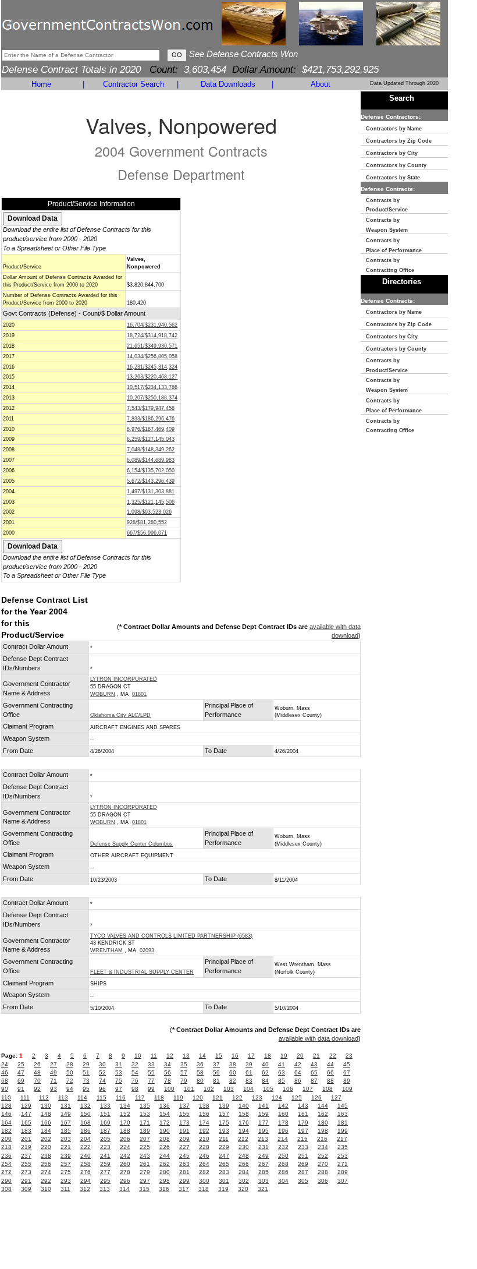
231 (263, 1147)
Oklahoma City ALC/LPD (120, 715)
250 (283, 1156)
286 (283, 1172)
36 (200, 1064)
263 (184, 1164)
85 (281, 1080)
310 (46, 1189)
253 (342, 1156)
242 (125, 1156)
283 (224, 1172)
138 (204, 1105)
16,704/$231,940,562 (152, 325)
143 (303, 1105)
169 (105, 1122)
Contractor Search (133, 84)
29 (86, 1064)
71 (53, 1080)
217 (342, 1139)
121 (217, 1097)
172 (164, 1122)
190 (164, 1130)
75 (118, 1080)
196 (283, 1130)
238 (46, 1156)
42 (297, 1064)
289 (342, 1172)
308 (6, 1189)
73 (86, 1080)
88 (330, 1080)
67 (346, 1072)
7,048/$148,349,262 (151, 450)
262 (164, 1164)
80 (200, 1080)
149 (65, 1114)
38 (232, 1064)
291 (26, 1181)
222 (85, 1147)
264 (204, 1164)
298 (164, 1181)
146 (6, 1114)
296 (125, 1181)
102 (209, 1089)
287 (303, 1172)
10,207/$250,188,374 (152, 398)
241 (105, 1156)
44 (330, 1064)
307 (342, 1181)
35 (183, 1064)
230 (243, 1147)
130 (46, 1105)
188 (125, 1130)
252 (323, 1156)
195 (263, 1130)
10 (137, 1055)
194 (243, 1130)
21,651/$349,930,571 (152, 346)
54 (134, 1072)
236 (6, 1156)
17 (251, 1055)
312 (85, 1189)
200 (6, 1139)
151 (105, 1114)
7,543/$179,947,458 (151, 408)
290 (6, 1181)
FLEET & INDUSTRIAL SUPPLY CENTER (142, 972)
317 (184, 1189)
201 (26, 1139)
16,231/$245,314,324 (152, 367)
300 (204, 1181)
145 (342, 1105)
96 (102, 1089)
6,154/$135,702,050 (151, 470)
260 (125, 1164)
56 (167, 1072)
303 (263, 1181)
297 (145, 1181)
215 (302, 1139)
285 (263, 1172)
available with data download (318, 1038)
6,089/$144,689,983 (151, 460)
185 (65, 1130)
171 (145, 1122)
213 (263, 1139)
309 (26, 1189)
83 (248, 1080)
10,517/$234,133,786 (152, 387)
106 (288, 1089)
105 (268, 1089)
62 (265, 1072)
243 (145, 1156)
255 (26, 1164)
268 (283, 1164)
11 (154, 1055)
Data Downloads (228, 84)
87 (314, 1080)
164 (6, 1122)
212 (243, 1139)
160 (283, 1114)
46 (4, 1072)
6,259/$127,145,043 (151, 439)
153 (145, 1114)
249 (263, 1156)
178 (283, 1122)
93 (53, 1089)
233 (303, 1147)
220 (46, 1147)
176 (243, 1122)
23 (349, 1055)
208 (164, 1139)
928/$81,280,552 (147, 522)
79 (183, 1080)
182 (6, 1130)
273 (26, 1172)
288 (323, 1172)
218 (6, 1147)
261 (145, 1164)
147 (26, 1114)
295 (105, 1181)
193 (224, 1130)
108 (327, 1089)
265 (224, 1164)
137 (184, 1105)
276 (85, 1172)
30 (102, 1064)
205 (105, 1139)
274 (46, 1172)
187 (105, 1130)
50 (69, 1072)
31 (118, 1064)
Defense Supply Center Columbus (131, 844)
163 (342, 1114)
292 (46, 1181)
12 (169, 1055)
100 (169, 1089)
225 (145, 1147)
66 (330, 1072)
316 (164, 1189)
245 (184, 1156)
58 (200, 1072)
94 (69, 1089)
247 (224, 1156)
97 (118, 1089)
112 (44, 1097)
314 (124, 1189)
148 (46, 1114)
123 (257, 1097)
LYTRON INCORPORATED (123, 679)
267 (263, 1164)
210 (204, 1139)
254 (6, 1164)
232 (283, 1147)
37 (216, 1064)
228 (204, 1147)
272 (6, 1172)
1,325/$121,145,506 (151, 502)
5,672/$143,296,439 (151, 481)
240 (85, 1156)
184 (46, 1130)
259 (105, 1164)
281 (184, 1172)
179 (303, 1122)
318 (203, 1189)
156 (204, 1114)
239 (65, 1156)
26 (37, 1064)
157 (224, 1114)
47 (20, 1072)
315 (144, 1189)
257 (65, 1164)
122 (237, 1097)
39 (248, 1064)
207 (145, 1139)
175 (224, 1122)
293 (65, 1181)
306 (323, 1181)
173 (184, 1122)
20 (300, 1055)
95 (86, 1089)
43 (314, 1064)
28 (69, 1064)
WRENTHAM (106, 950)
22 (332, 1055)
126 (316, 1097)
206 (125, 1139)
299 (184, 1181)
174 (204, 1122)
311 (65, 1189)
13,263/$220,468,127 (152, 377)
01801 (139, 694)
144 (323, 1105)
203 (65, 1139)
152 (125, 1114)
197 (303, 1130)
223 (105, 1147)
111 (25, 1097)
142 (283, 1105)
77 (151, 1080)
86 (297, 1080)
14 (202, 1055)
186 (85, 1130)
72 (69, 1080)
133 (105, 1105)
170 (125, 1122)
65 (314, 1072)
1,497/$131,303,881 (151, 491)
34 (167, 1064)
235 (342, 1147)
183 (26, 1130)
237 (26, 1156)
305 (303, 1181)
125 (296, 1097)
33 (151, 1064)
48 (37, 1072)
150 (85, 1114)
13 (186, 1055)
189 (145, 1130)
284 (243, 1172)
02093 (147, 950)
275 (65, 1172)
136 (164, 1105)
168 (85, 1122)
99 (151, 1089)
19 (283, 1055)
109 (347, 1089)
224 (125, 1147)
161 (303, 1114)
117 (140, 1097)
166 (46, 1122)
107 (307, 1089)
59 (216, 1072)
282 (204, 1172)
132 (85, 1105)
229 (224, 1147)
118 (159, 1097)
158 (243, 1114)
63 (281, 1072)
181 (342, 1122)
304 (283, 1181)
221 (65, 1147)
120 (198, 1097)
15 (218, 1055)
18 (267, 1055)
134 (125, 1105)
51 (86, 1072)
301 (224, 1181)
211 (224, 1139)
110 (6, 1097)
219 (26, 1147)
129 (26, 1105)
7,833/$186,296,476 (151, 419)
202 (46, 1139)
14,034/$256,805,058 (152, 356)
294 (85, 1181)
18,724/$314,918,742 (152, 335)
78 (167, 1080)
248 (243, 1156)
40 (265, 1064)
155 (184, 1114)
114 (82, 1097)
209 (184, 1139)
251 (303, 1156)
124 (277, 1097)
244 (164, 1156)
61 (248, 1072)
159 (263, 1114)
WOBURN (102, 694)
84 (265, 1080)
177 (263, 1122)
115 (101, 1097)
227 (184, 1147)
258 (85, 1164)
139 (224, 1105)
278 (125, 1172)
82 (232, 1080)
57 (183, 1072)
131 (65, 1105)
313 (104, 1189)
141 (263, 1105)
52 (102, 1072)
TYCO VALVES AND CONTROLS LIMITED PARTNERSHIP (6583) (171, 936)
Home (41, 84)
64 (297, 1072)
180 (323, 1122)
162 (323, 1114)
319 (223, 1189)
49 (53, 1072)
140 (243, 1105)
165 (26, 1122)
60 (232, 1072)
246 (204, 1156)
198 (323, 1130)
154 (164, 1114)
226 (164, 1147)
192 (204, 1130)
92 (37, 1089)
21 (316, 1055)
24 (4, 1064)
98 (134, 1089)
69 (20, 1080)
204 (85, 1139)
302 (243, 1181)
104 (248, 1089)
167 (65, 1122)
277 (105, 1172)
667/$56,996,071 (147, 533)
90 (4, 1089)
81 (216, 1080)
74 (102, 1080)
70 (37, 1080)
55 (151, 1072)
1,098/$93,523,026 (149, 512)
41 (281, 1064)
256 (46, 1164)
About (320, 84)
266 (243, 1164)
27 (53, 1064)
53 (118, 1072)
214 (282, 1139)
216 (322, 1139)
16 (235, 1055)
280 (164, 1172)
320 (243, 1189)
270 (323, 1164)
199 (342, 1130)
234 (323, 1147)
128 (6, 1105)
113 (63, 1097)
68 (4, 1080)
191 (184, 1130)
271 (342, 1164)
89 (346, 1080)
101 (189, 1089)
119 (178, 1097)
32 (134, 1064)
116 (121, 1097)
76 (134, 1080)
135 (145, 1105)
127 (336, 1097)
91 (20, 1089)
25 (20, 1064)
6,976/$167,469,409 (151, 429)
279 (145, 1172)
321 (263, 1189)
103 (228, 1089)
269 (303, 1164)
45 (346, 1064)
